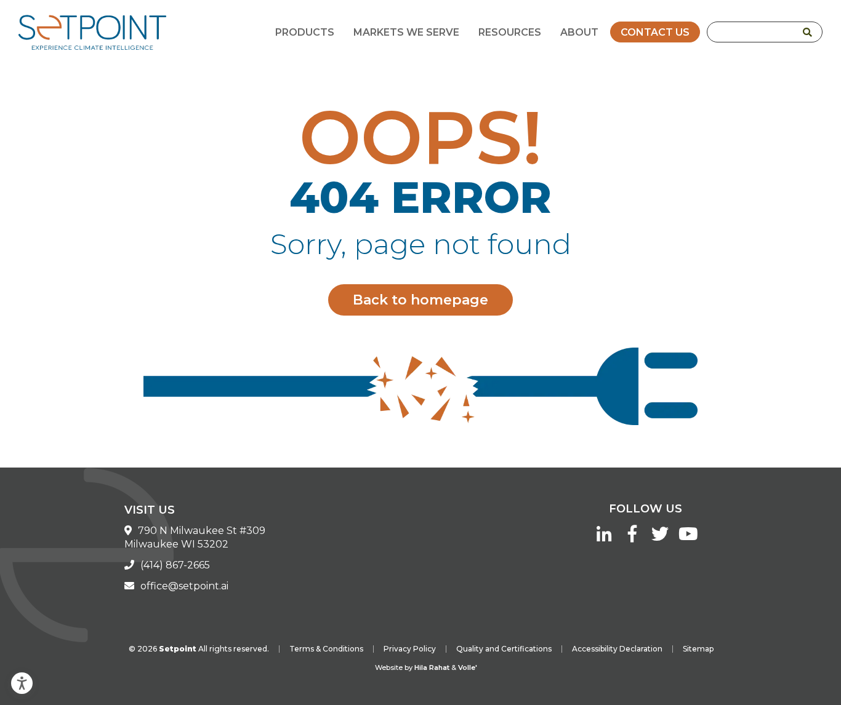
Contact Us (655, 32)
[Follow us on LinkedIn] (604, 537)
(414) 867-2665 (175, 565)
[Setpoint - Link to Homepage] (92, 34)
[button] (807, 32)
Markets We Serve (406, 32)
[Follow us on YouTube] (687, 537)
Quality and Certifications (504, 648)
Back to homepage (420, 300)
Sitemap (698, 648)
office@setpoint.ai (184, 586)
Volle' (467, 667)
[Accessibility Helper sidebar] (15, 678)
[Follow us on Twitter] (659, 537)
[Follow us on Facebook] (632, 537)
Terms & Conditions (326, 648)
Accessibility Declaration (617, 648)
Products (304, 32)
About (579, 32)
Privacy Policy (410, 648)
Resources (509, 32)
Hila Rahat (431, 667)
